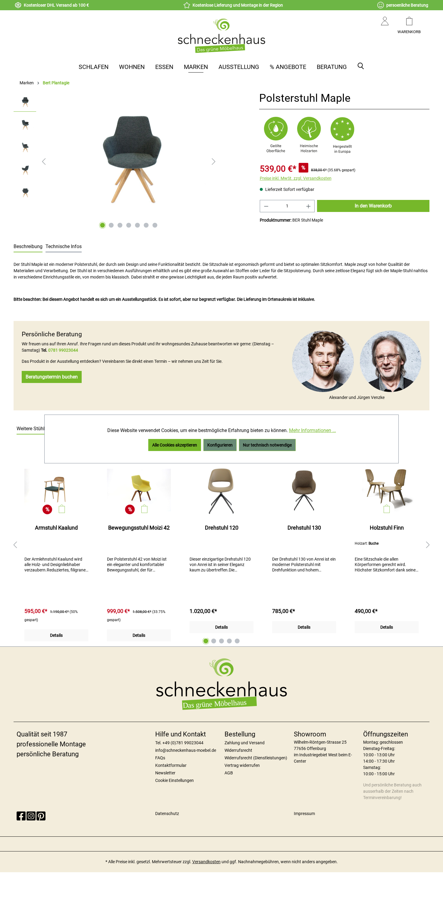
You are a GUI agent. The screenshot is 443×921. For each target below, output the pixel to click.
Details (56, 635)
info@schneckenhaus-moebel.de (185, 750)
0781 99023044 (63, 350)
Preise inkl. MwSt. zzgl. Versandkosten (295, 178)
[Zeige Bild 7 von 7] (154, 225)
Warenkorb (409, 32)
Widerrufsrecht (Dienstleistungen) (256, 757)
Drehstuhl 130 (304, 527)
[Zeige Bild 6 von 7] (146, 225)
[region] (116, 161)
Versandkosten (206, 861)
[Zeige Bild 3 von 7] (120, 225)
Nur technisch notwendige (267, 445)
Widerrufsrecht (238, 750)
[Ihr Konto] (385, 27)
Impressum (304, 813)
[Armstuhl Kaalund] (56, 490)
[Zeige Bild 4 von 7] (128, 225)
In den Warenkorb (373, 206)
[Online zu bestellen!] (62, 509)
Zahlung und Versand (245, 742)
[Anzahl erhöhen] (308, 206)
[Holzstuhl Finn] (387, 490)
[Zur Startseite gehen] (221, 35)
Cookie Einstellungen (174, 780)
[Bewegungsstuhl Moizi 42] (139, 490)
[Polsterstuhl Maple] (128, 156)
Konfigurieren (220, 445)
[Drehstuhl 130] (304, 490)
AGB (229, 772)
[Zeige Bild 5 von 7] (137, 225)
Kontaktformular (171, 765)
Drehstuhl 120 (221, 527)
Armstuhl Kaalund (56, 527)
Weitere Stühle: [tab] (32, 428)
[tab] (28, 246)
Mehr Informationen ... (312, 430)
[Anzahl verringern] (266, 206)
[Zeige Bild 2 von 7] (111, 225)
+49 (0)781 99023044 (182, 742)
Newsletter (165, 772)
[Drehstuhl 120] (221, 490)
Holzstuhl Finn (387, 527)
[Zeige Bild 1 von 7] (102, 225)
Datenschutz (167, 813)
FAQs (160, 757)
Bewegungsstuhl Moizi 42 (139, 527)
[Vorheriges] (43, 161)
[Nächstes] (213, 161)
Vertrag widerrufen (242, 765)
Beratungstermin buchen (52, 377)
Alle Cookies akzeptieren (174, 445)
